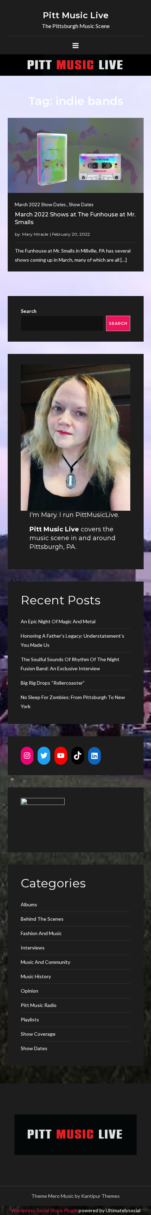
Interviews (33, 948)
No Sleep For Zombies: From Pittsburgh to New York (73, 701)
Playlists (30, 1019)
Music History (36, 976)
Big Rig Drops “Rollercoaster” (53, 683)
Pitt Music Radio (39, 1005)
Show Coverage (38, 1034)
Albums (29, 904)
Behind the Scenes (42, 919)
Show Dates (81, 204)
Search (29, 311)
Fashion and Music (41, 933)
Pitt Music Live (76, 15)
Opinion (29, 991)
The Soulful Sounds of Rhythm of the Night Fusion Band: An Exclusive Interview (70, 663)
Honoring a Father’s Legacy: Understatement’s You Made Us (72, 640)
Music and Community (45, 962)
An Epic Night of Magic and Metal (58, 621)
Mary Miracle (35, 234)
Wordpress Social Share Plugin (45, 1210)
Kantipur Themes (100, 1196)
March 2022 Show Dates (40, 204)
